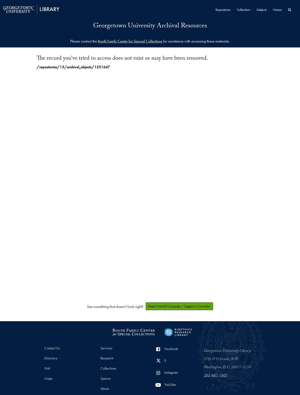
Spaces (105, 378)
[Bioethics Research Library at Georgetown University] (178, 331)
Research (106, 358)
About (104, 388)
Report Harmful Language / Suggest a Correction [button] (179, 306)
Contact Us (52, 348)
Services (106, 348)
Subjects (262, 10)
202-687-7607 (216, 376)
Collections (243, 10)
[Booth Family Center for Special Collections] (133, 331)
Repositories (223, 10)
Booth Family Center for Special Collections (130, 41)
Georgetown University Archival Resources (150, 26)
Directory (50, 358)
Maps (48, 378)
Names (277, 10)
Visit (47, 368)
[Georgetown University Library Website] (31, 9)
